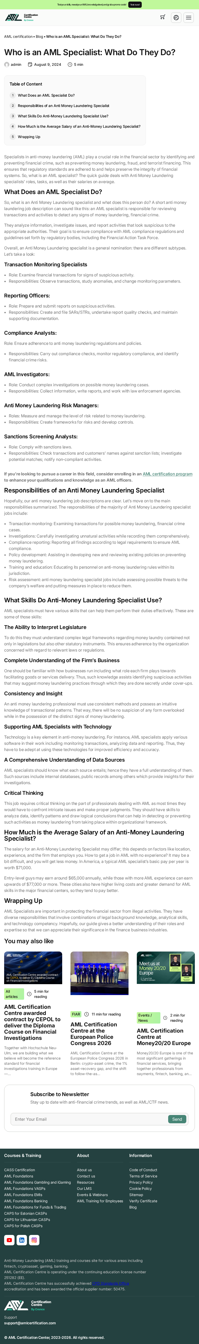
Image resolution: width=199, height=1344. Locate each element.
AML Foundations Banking (25, 1201)
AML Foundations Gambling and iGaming (37, 1182)
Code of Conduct (143, 1170)
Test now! (135, 4)
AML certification (18, 36)
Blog (39, 36)
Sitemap (136, 1194)
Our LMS (84, 1188)
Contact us (86, 1176)
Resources (85, 1182)
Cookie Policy (140, 1188)
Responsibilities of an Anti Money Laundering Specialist (63, 105)
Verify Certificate (143, 1201)
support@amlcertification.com (30, 1323)
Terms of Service (143, 1176)
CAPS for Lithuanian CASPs (27, 1219)
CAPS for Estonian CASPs (25, 1213)
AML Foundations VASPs (24, 1188)
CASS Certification (19, 1170)
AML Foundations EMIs (23, 1194)
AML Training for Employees (100, 1201)
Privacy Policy (141, 1182)
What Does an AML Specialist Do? (46, 95)
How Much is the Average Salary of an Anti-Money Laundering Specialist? (79, 126)
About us (84, 1170)
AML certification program (168, 473)
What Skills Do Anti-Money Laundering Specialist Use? (63, 116)
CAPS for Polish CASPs (23, 1226)
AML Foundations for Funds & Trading (35, 1207)
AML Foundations (18, 1176)
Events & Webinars (92, 1194)
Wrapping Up (29, 136)
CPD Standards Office (110, 1283)
